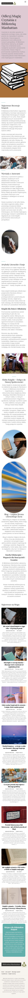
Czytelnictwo (4, 973)
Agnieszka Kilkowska (10, 630)
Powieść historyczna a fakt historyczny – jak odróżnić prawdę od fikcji (14, 827)
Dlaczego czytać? (19, 669)
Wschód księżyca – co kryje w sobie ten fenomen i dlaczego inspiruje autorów (14, 748)
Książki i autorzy (19, 752)
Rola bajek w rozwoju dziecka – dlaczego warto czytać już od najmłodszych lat (14, 665)
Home (2, 972)
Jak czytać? (19, 630)
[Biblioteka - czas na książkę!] (8, 4)
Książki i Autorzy (12, 973)
